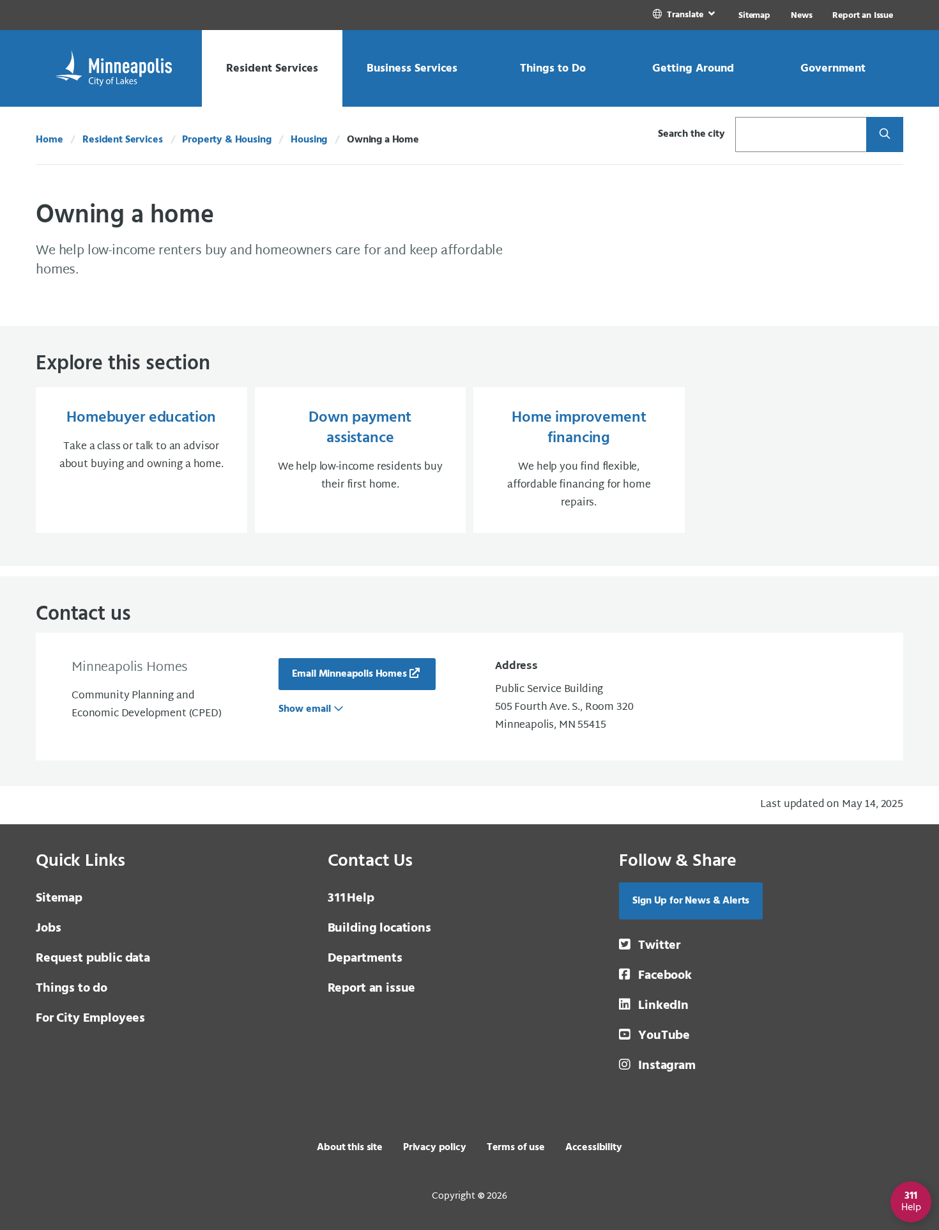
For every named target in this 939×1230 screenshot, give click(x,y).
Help (351, 898)
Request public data (93, 958)
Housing (309, 140)
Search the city (691, 134)
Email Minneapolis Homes (349, 674)
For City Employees (90, 1018)
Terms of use (516, 1147)
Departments (365, 958)
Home (49, 140)
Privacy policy (434, 1147)
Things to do (71, 988)
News (801, 15)
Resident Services (122, 140)
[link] (685, 15)
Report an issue (372, 988)
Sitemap (754, 15)
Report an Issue (862, 15)
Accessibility (593, 1147)
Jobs (48, 928)
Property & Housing (226, 140)
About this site (350, 1147)
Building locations (379, 928)
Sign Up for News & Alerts (690, 901)
